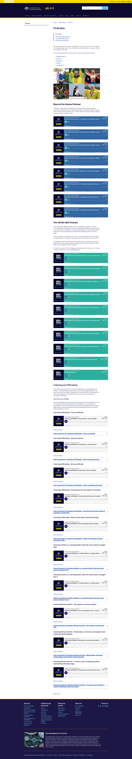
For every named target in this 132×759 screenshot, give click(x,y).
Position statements (63, 714)
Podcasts (27, 23)
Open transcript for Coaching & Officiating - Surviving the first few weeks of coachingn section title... (79, 512)
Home (55, 22)
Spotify (58, 58)
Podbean (59, 60)
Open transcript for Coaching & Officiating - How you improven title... (76, 459)
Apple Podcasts (61, 56)
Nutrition (43, 708)
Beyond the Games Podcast (62, 36)
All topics (43, 723)
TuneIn (58, 63)
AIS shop (112, 1)
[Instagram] (105, 706)
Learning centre (28, 721)
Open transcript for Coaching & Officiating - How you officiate (74, 433)
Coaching (43, 712)
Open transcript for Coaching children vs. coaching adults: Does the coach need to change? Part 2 (78, 599)
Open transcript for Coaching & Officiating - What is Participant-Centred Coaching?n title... (77, 539)
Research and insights (29, 709)
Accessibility (89, 755)
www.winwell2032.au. (74, 249)
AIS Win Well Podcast (79, 230)
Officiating (43, 714)
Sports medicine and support (46, 720)
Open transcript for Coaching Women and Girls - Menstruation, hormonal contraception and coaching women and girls (77, 656)
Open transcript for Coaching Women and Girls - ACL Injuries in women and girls (78, 626)
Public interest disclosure (65, 755)
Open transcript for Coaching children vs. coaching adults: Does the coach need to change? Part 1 (78, 569)
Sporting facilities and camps (28, 715)
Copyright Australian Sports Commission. (35, 755)
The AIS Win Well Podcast (62, 38)
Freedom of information (79, 755)
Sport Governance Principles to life (75, 402)
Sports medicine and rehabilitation (29, 719)
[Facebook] (98, 706)
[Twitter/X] (101, 706)
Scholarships (27, 707)
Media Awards (61, 716)
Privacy (55, 755)
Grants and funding (29, 706)
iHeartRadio (60, 65)
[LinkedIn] (107, 706)
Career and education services (29, 712)
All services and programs (28, 724)
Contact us (78, 715)
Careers (118, 1)
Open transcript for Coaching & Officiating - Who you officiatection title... (78, 485)
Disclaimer (49, 755)
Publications (61, 710)
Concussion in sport (46, 716)
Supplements (44, 710)
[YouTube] (103, 706)
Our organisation (79, 706)
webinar (74, 110)
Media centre (62, 22)
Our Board (77, 707)
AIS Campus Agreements (78, 712)
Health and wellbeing (46, 717)
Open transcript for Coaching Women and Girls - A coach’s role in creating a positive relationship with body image (78, 685)
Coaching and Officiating (61, 40)
